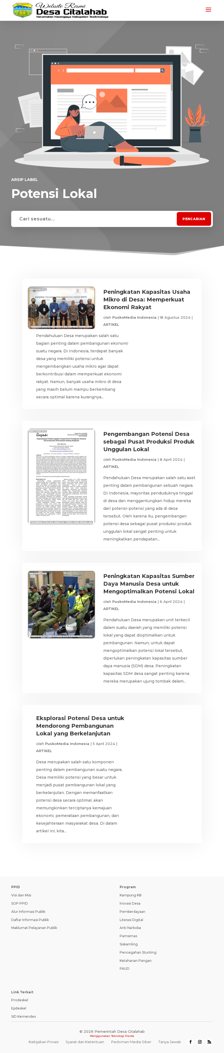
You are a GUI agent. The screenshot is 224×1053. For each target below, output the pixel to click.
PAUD (124, 968)
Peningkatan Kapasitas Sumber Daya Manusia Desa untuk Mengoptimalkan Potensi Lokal (148, 584)
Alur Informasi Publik (28, 912)
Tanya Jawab (169, 1042)
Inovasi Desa (130, 903)
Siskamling (129, 944)
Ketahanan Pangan (136, 961)
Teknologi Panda (122, 1036)
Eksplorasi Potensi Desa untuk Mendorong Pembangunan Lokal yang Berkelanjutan (80, 726)
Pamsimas (128, 936)
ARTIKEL (111, 324)
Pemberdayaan (132, 912)
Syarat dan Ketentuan (85, 1042)
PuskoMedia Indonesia (134, 317)
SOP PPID (19, 903)
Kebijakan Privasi (43, 1042)
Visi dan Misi (21, 895)
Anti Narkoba (130, 928)
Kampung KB (131, 895)
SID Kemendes (23, 1016)
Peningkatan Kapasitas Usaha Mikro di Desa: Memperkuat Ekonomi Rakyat (146, 299)
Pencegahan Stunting (138, 952)
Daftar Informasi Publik (30, 920)
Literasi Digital (131, 920)
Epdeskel (18, 1008)
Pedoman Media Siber (131, 1042)
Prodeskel (19, 1000)
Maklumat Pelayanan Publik (34, 928)
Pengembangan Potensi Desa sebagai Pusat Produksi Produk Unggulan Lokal (148, 442)
